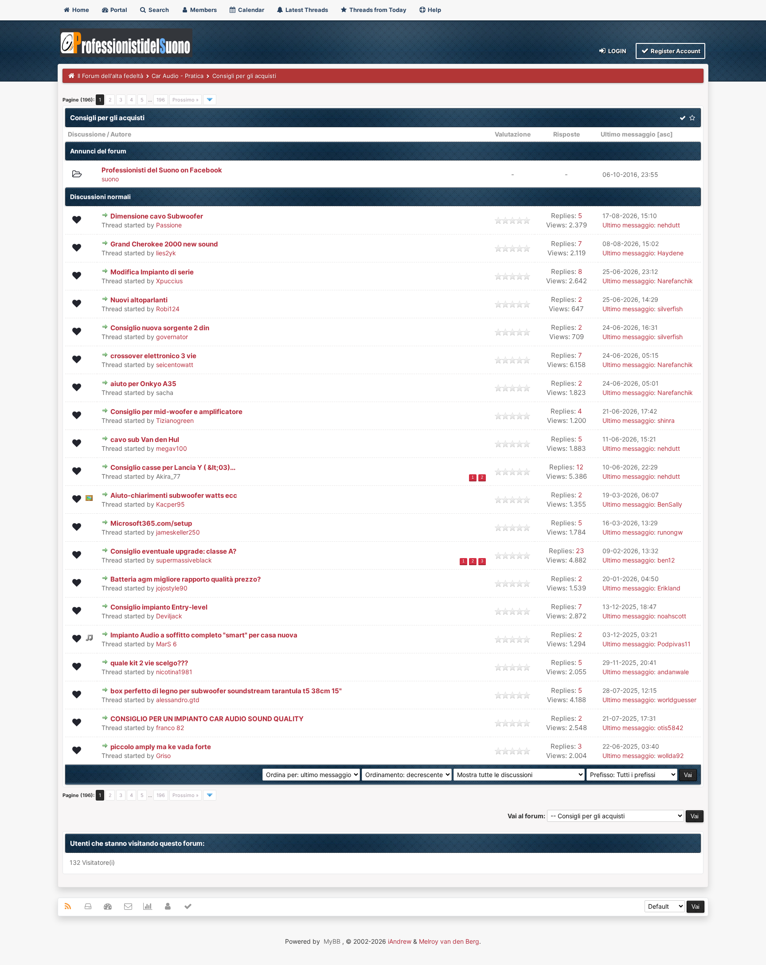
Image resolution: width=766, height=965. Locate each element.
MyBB (332, 941)
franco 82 (170, 727)
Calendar (250, 9)
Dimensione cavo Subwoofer (156, 216)
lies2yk (166, 253)
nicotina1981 (174, 672)
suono (110, 179)
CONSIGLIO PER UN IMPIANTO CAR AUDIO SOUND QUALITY (207, 719)
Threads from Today (377, 9)
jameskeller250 (178, 532)
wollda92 (670, 755)
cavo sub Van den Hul (144, 439)
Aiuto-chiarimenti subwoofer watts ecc (173, 495)
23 (580, 551)
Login (616, 51)
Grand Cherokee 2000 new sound (164, 244)
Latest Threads (306, 9)
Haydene (670, 253)
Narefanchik (675, 281)
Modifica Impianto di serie (152, 272)
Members (203, 9)
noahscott (671, 616)
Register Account (674, 51)
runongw (670, 532)
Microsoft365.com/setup (151, 523)
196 (160, 100)
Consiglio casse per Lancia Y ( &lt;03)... (172, 467)
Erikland (668, 588)
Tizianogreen (175, 420)
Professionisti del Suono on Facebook (162, 170)
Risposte (566, 134)
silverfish (670, 309)
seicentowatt (174, 364)
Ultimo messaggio (628, 134)
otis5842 (670, 727)
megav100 (171, 448)
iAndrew (399, 941)
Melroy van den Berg (449, 941)
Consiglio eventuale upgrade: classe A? (173, 551)
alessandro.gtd (177, 699)
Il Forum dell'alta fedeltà (110, 75)
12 (579, 467)
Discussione (87, 134)
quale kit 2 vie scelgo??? (149, 663)
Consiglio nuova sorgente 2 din (159, 328)
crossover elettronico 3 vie (153, 356)
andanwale (673, 672)
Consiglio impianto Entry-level (158, 607)
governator (172, 336)
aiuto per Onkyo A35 (143, 383)
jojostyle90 (172, 588)
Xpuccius (169, 281)
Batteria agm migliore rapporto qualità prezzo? (185, 579)
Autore (120, 134)
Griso (163, 755)
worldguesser (676, 699)
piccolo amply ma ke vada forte (160, 746)
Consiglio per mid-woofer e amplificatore (176, 411)
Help (433, 9)
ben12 (666, 560)
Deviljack (169, 616)
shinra (666, 420)
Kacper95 (170, 504)
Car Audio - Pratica (177, 75)
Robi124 (168, 309)
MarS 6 (166, 644)
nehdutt (668, 225)
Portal (118, 9)
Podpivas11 (674, 644)
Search (158, 9)
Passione (169, 225)
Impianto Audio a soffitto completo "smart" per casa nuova (203, 635)
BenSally (669, 504)
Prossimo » (185, 100)
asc (665, 134)
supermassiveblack (184, 560)
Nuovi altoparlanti (139, 300)
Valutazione (513, 134)
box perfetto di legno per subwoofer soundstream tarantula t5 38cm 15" (226, 691)
